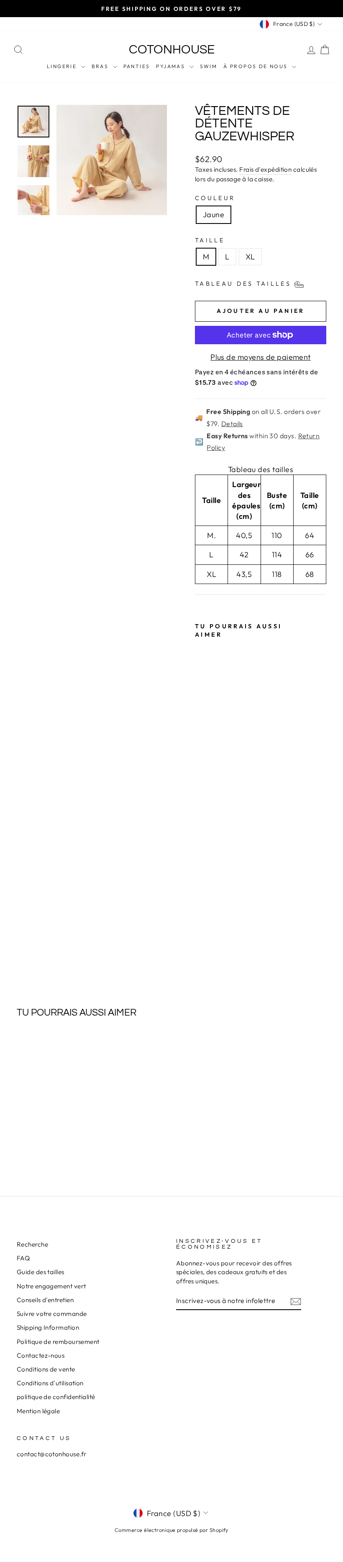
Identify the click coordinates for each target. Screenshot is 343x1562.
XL (250, 257)
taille (210, 240)
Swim (209, 66)
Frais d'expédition (265, 169)
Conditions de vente (46, 1369)
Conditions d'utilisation (50, 1383)
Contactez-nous (40, 1355)
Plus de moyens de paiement (260, 357)
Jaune (213, 214)
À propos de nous (256, 66)
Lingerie (63, 66)
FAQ (23, 1258)
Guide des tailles (40, 1272)
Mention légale (38, 1411)
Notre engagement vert (51, 1286)
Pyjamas (171, 66)
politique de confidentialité (56, 1397)
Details (232, 423)
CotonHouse (172, 49)
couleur (215, 198)
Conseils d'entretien (45, 1300)
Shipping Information (48, 1327)
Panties (136, 66)
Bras (101, 66)
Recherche (32, 1244)
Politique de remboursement (58, 1342)
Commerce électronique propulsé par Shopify (171, 1529)
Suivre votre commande (52, 1314)
